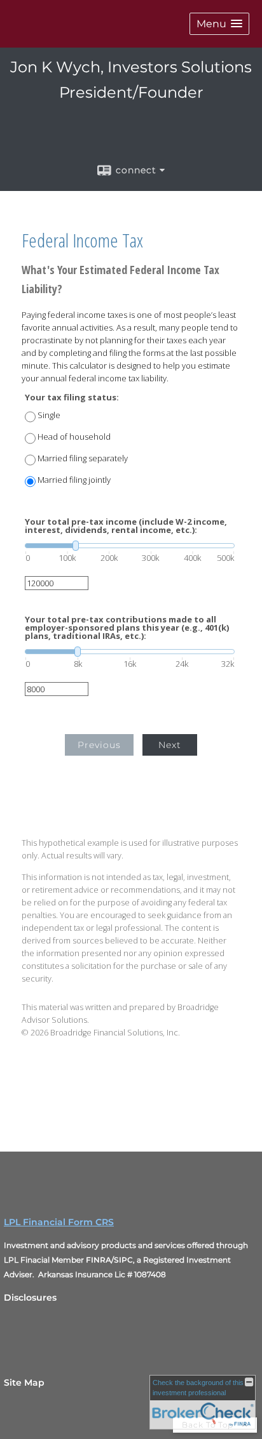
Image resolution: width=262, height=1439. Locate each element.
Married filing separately (83, 458)
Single (49, 415)
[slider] (130, 545)
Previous (99, 745)
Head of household (74, 437)
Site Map (24, 1382)
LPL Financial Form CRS (59, 1222)
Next (169, 745)
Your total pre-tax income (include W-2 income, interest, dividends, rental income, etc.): (126, 526)
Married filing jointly (74, 480)
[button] (219, 24)
